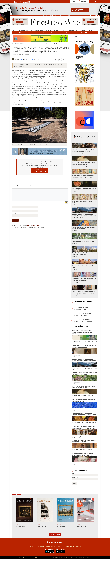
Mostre (38, 32)
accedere (29, 225)
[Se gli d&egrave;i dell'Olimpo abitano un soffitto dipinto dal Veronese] (84, 197)
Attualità (31, 32)
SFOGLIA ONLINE (21, 526)
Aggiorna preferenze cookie (79, 557)
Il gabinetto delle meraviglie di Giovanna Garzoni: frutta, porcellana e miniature (82, 454)
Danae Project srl (67, 557)
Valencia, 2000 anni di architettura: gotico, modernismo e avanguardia (83, 253)
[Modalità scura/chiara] (66, 60)
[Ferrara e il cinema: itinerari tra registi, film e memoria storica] (84, 262)
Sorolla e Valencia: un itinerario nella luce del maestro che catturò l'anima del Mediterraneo (84, 292)
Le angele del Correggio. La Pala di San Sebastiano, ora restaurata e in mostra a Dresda (84, 413)
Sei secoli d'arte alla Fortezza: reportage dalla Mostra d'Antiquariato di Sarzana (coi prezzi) (83, 427)
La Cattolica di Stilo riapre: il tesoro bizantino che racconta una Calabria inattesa (83, 150)
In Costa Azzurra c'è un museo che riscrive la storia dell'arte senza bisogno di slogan (83, 176)
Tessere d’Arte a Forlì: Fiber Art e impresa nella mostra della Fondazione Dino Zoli (84, 279)
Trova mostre (72, 30)
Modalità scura (77, 546)
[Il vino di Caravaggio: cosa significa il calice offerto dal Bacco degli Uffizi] (84, 159)
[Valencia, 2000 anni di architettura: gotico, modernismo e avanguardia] (84, 249)
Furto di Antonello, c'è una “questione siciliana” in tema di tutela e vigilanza (84, 440)
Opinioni (48, 30)
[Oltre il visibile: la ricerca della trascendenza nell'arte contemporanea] (84, 405)
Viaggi (56, 30)
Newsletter (53, 15)
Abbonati (84, 1)
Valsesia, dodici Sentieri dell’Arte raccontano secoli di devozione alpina (83, 227)
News (13, 30)
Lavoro (83, 30)
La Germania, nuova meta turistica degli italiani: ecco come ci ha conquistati (84, 373)
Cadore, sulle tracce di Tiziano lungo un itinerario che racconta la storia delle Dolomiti (84, 215)
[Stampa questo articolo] (59, 59)
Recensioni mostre (37, 30)
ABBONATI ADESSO (55, 534)
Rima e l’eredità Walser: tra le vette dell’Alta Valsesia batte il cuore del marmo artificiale (83, 240)
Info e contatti (46, 546)
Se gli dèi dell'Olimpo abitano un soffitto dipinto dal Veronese (84, 202)
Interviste (45, 32)
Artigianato (60, 32)
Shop (90, 30)
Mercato (75, 32)
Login (74, 1)
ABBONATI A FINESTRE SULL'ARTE (39, 170)
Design (63, 30)
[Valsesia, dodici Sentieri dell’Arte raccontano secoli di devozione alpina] (84, 223)
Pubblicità (69, 15)
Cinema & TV (84, 32)
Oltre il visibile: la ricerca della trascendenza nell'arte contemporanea (83, 400)
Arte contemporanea (22, 56)
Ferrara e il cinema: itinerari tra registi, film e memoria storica (83, 266)
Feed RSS (60, 546)
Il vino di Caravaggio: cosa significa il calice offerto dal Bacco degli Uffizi (83, 163)
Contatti (61, 15)
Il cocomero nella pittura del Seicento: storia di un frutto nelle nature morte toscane (84, 189)
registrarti (36, 225)
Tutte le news (22, 32)
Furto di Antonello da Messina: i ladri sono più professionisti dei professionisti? (84, 346)
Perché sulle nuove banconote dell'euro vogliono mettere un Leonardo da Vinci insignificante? (82, 332)
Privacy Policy (68, 546)
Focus (52, 32)
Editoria (68, 32)
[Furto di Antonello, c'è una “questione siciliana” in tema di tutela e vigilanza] (84, 446)
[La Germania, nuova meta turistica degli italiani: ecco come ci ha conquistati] (84, 378)
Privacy (72, 557)
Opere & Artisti (23, 30)
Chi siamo (44, 15)
